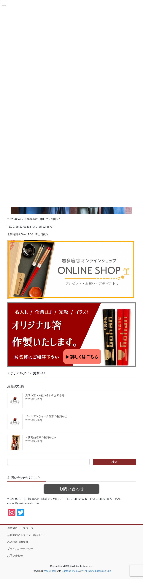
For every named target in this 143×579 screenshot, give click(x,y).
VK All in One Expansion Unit (96, 571)
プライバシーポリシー (20, 548)
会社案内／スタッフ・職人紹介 (25, 534)
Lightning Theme (70, 571)
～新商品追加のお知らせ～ (41, 437)
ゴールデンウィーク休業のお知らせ (46, 416)
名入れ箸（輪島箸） (19, 541)
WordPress (50, 571)
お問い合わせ (15, 555)
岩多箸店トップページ (20, 528)
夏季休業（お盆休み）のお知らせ (44, 395)
